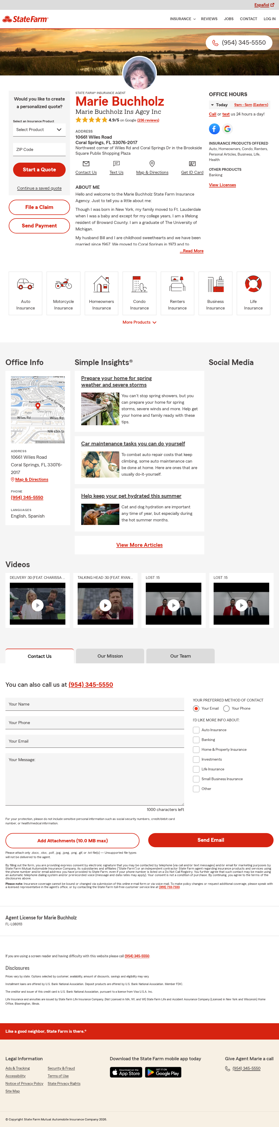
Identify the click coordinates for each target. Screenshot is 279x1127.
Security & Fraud (61, 1068)
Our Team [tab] (180, 656)
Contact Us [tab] (39, 656)
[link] (25, 19)
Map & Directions (31, 479)
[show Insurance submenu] (193, 19)
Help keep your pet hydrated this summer (131, 496)
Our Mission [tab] (110, 656)
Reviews (209, 19)
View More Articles (139, 545)
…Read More (192, 251)
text (226, 114)
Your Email (18, 741)
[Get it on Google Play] (163, 1072)
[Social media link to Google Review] (227, 128)
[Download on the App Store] (126, 1072)
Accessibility (15, 1076)
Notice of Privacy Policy (24, 1084)
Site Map (12, 1091)
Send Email (211, 840)
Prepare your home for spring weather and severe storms (116, 382)
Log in (270, 19)
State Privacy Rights (64, 1084)
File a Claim (39, 207)
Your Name (19, 704)
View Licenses (222, 185)
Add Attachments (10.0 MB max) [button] (72, 840)
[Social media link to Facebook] (214, 128)
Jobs (228, 19)
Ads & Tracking (17, 1068)
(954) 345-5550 (27, 497)
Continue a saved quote (39, 188)
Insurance (180, 19)
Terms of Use (58, 1076)
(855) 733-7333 (169, 887)
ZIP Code (24, 149)
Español (261, 5)
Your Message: (22, 760)
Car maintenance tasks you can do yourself (133, 443)
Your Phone (19, 723)
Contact (248, 19)
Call (212, 114)
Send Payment (39, 226)
